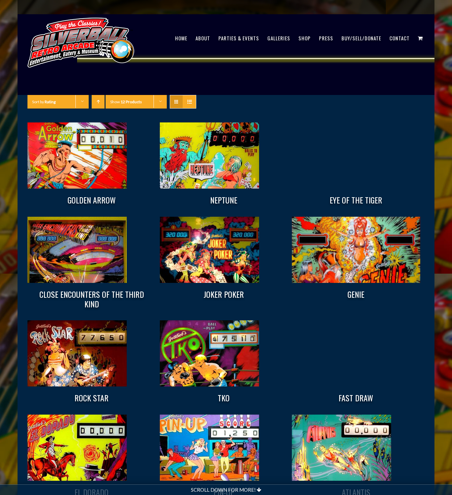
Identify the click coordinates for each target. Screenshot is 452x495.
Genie (355, 294)
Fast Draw (356, 398)
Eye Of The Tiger (356, 200)
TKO (224, 398)
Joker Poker (223, 294)
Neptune (223, 200)
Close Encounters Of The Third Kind (91, 299)
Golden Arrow (92, 200)
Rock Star (91, 398)
